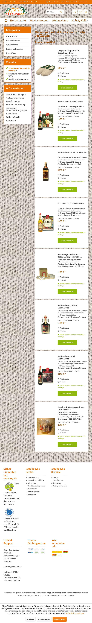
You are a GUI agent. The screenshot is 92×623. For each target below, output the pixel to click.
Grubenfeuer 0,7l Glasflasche (66, 357)
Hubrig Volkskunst (14, 49)
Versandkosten (41, 593)
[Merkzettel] (80, 11)
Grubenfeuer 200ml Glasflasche (68, 306)
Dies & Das (11, 53)
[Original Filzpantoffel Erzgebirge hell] (45, 70)
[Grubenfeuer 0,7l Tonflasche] (45, 171)
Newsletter (57, 483)
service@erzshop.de (13, 566)
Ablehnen (30, 619)
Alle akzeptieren (44, 619)
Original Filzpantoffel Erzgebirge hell (69, 51)
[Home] (6, 20)
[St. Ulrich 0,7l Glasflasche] (45, 222)
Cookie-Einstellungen (16, 94)
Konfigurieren (59, 619)
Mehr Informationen (75, 613)
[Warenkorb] (85, 11)
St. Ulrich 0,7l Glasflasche (71, 203)
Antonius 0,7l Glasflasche (70, 101)
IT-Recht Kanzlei (11, 527)
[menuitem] (85, 11)
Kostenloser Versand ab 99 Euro (19, 69)
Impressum (11, 120)
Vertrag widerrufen (15, 98)
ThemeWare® (69, 595)
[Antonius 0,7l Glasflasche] (45, 120)
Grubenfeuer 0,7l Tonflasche (72, 152)
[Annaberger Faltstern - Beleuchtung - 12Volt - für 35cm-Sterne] (45, 273)
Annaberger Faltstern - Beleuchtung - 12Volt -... (70, 255)
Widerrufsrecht (13, 117)
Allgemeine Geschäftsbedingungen (16, 109)
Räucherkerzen (13, 40)
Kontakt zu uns (13, 101)
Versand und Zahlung (15, 104)
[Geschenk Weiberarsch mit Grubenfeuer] (45, 426)
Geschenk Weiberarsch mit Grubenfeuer (71, 408)
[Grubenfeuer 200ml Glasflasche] (45, 324)
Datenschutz (11, 113)
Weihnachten (12, 45)
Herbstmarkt (12, 36)
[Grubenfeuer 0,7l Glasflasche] (45, 375)
